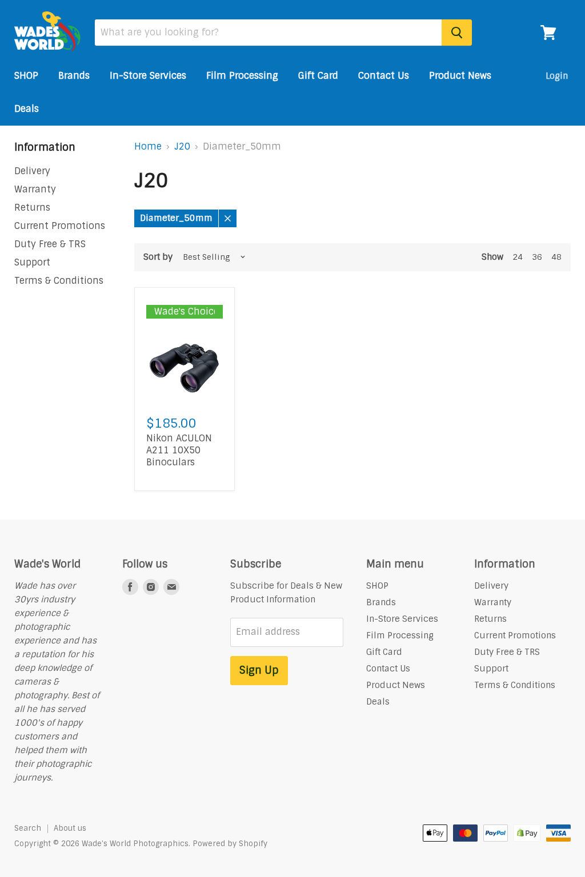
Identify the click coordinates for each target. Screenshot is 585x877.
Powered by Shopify (230, 843)
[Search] (457, 32)
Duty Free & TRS (50, 244)
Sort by (158, 257)
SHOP (26, 76)
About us (70, 828)
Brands (74, 76)
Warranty (35, 189)
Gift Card (318, 76)
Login (557, 76)
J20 (182, 147)
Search (27, 828)
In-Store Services (148, 76)
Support (32, 262)
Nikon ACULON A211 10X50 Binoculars (179, 450)
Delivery (32, 171)
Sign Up (259, 670)
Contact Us (383, 76)
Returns (32, 208)
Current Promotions (59, 226)
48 (556, 257)
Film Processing (242, 76)
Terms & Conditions (58, 281)
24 (517, 257)
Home (148, 147)
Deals (26, 109)
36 (537, 257)
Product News (460, 76)
